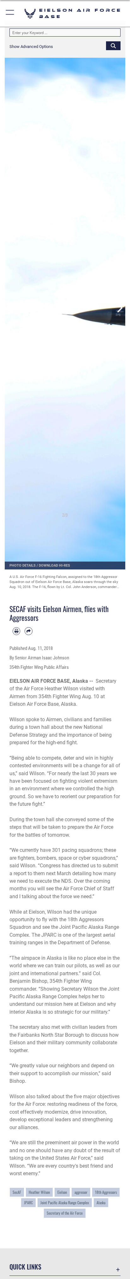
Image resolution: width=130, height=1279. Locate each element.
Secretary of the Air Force (65, 1213)
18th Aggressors (106, 1192)
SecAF (17, 1192)
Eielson (62, 1192)
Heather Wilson (39, 1192)
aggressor (80, 1192)
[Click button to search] (113, 45)
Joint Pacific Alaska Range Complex (64, 1202)
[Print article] (16, 631)
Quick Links (25, 1266)
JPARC (28, 1202)
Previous (11, 308)
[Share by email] (28, 631)
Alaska (101, 1202)
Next (119, 308)
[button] (10, 13)
